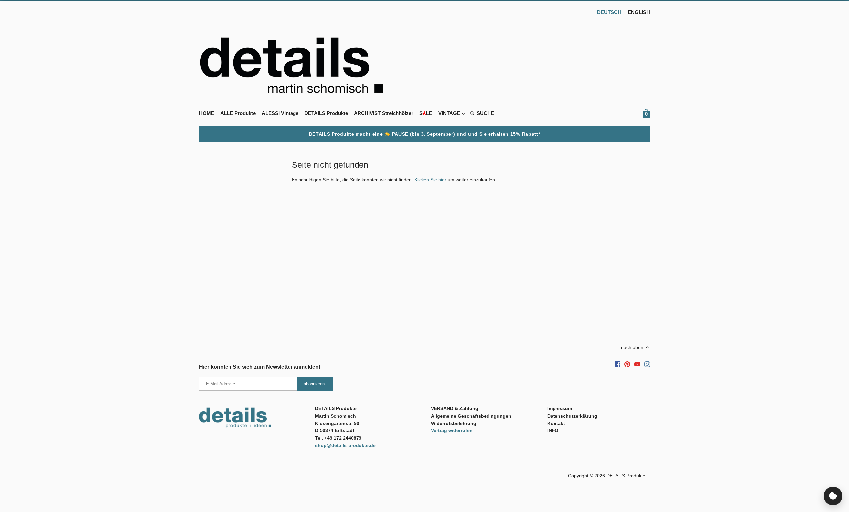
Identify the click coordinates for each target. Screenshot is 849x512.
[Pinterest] (627, 364)
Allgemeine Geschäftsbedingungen (471, 416)
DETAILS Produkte (625, 475)
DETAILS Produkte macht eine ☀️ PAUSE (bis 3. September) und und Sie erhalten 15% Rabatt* (424, 134)
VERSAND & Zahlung (454, 408)
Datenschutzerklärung (572, 416)
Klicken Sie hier (430, 179)
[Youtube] (637, 364)
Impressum (559, 408)
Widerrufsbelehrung (453, 423)
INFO (552, 430)
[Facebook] (617, 364)
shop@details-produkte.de (345, 445)
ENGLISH (639, 12)
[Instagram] (647, 364)
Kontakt (556, 423)
